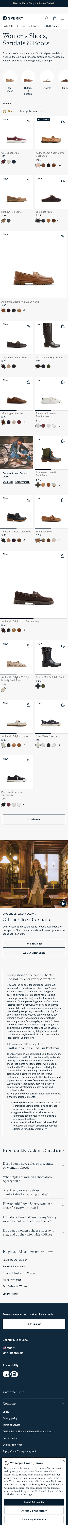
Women (7, 103)
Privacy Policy (40, 1484)
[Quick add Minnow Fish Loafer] (28, 180)
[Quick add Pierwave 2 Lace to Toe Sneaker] (62, 382)
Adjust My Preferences (34, 1519)
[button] (54, 18)
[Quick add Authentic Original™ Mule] (28, 705)
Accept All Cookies (34, 1502)
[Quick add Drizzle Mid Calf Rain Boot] (62, 645)
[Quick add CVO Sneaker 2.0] (28, 121)
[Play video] (63, 903)
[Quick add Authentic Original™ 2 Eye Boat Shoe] (62, 121)
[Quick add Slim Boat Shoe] (62, 500)
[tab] (8, 410)
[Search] (47, 18)
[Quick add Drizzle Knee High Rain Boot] (62, 326)
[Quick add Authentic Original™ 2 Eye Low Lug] (62, 236)
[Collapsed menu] (62, 18)
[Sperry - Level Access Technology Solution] (34, 1374)
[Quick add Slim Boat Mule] (62, 180)
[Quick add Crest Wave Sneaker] (62, 705)
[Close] (64, 1461)
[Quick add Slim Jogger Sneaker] (28, 382)
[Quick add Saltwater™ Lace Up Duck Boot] (62, 441)
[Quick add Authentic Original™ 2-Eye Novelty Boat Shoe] (28, 645)
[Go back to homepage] (13, 18)
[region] (34, 1491)
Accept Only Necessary (34, 1510)
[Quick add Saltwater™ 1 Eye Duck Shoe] (28, 500)
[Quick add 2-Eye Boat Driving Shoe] (28, 326)
